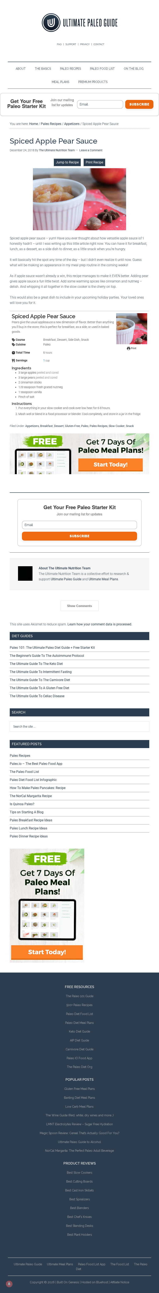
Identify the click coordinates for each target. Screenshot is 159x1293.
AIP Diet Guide (79, 1040)
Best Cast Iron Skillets (79, 1190)
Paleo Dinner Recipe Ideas (29, 836)
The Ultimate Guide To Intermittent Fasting (41, 672)
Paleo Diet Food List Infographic (33, 780)
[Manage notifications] (9, 1284)
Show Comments (79, 606)
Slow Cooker (117, 426)
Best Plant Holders (79, 1234)
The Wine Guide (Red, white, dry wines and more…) (80, 1115)
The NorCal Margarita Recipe (31, 796)
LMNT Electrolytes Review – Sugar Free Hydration (79, 1124)
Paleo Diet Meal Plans (79, 1022)
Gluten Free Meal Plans (79, 1088)
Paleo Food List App (91, 1264)
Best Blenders (79, 1208)
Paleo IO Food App (79, 1058)
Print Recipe (94, 162)
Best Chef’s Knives (79, 1217)
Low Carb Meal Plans (79, 1106)
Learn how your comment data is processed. (99, 624)
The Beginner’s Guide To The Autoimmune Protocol (47, 656)
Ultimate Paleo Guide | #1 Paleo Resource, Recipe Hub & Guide (79, 22)
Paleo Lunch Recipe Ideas (28, 828)
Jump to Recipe (67, 162)
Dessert (59, 426)
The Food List (119, 1264)
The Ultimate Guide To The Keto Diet (36, 664)
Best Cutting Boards (79, 1181)
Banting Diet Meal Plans (79, 1097)
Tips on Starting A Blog (26, 812)
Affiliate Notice (119, 1282)
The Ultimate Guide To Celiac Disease (37, 696)
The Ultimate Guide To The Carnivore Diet (40, 680)
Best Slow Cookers (79, 1172)
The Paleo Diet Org (79, 1067)
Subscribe (139, 104)
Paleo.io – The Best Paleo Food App (36, 764)
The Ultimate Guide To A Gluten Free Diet (39, 688)
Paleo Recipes (98, 426)
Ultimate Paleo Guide (66, 579)
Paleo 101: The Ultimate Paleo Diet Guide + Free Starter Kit (52, 648)
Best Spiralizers (79, 1199)
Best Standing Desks (79, 1225)
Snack (130, 426)
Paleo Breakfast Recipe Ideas (31, 820)
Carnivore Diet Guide (79, 1049)
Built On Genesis (68, 1282)
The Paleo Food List (24, 772)
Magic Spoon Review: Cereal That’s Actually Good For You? (79, 1133)
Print (133, 348)
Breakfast (46, 426)
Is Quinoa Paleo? (22, 804)
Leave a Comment (90, 150)
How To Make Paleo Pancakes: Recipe (37, 788)
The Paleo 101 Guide (79, 996)
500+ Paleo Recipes (79, 1005)
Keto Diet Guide (79, 1031)
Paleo (84, 426)
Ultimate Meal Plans (103, 579)
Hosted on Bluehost (94, 1282)
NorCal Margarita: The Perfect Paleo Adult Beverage (79, 1150)
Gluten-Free (72, 426)
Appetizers (32, 426)
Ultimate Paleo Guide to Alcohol (79, 1142)
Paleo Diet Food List (79, 1014)
